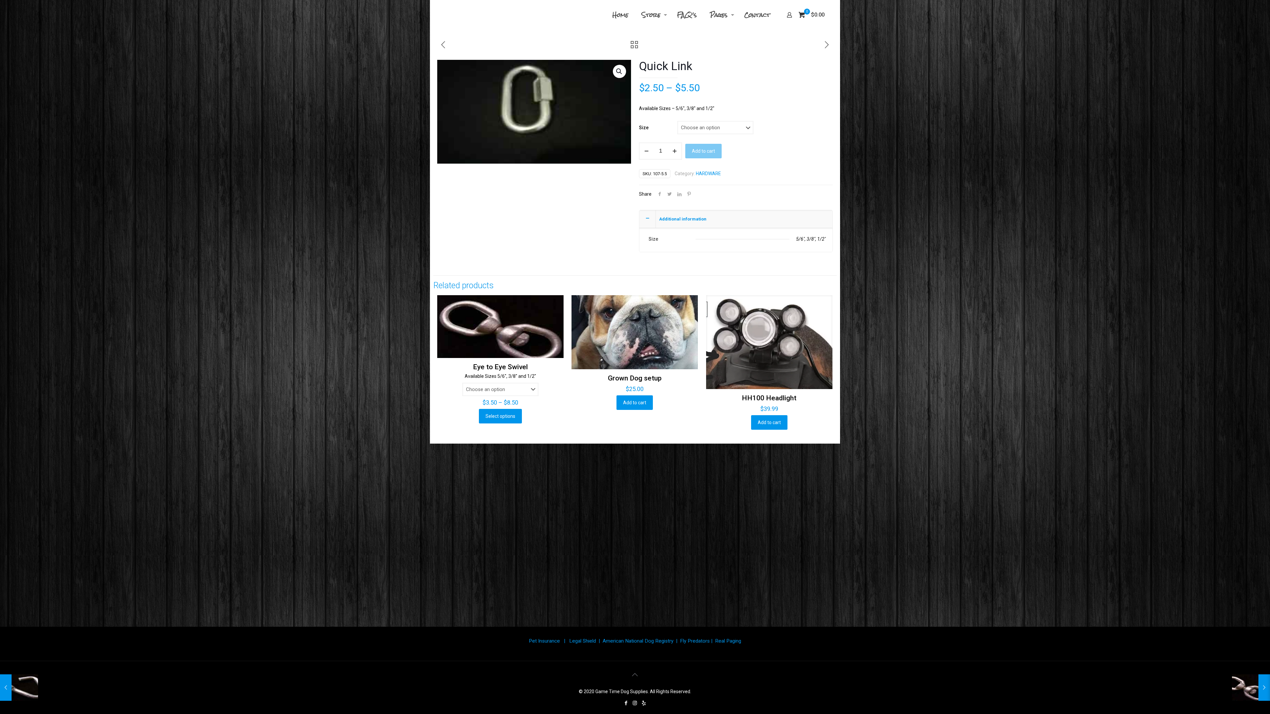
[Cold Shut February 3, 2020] (19, 687)
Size (644, 127)
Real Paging (728, 641)
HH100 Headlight (769, 398)
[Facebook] (625, 703)
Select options (500, 416)
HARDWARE (708, 173)
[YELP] (643, 703)
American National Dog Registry (638, 641)
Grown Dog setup (634, 378)
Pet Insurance (544, 641)
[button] (619, 71)
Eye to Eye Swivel (500, 367)
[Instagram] (634, 703)
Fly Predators (695, 641)
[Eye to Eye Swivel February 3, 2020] (1251, 687)
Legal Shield (582, 641)
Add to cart (703, 151)
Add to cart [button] (634, 402)
